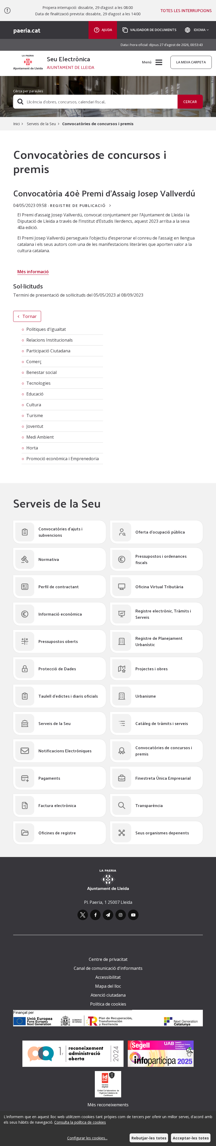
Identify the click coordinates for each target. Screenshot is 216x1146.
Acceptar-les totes (191, 1137)
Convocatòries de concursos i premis (98, 123)
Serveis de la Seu (41, 123)
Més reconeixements (108, 1105)
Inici (16, 123)
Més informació (33, 272)
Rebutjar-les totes (148, 1137)
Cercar (190, 101)
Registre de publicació (78, 205)
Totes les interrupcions (186, 10)
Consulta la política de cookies (80, 1122)
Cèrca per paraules (28, 91)
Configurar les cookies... (87, 1137)
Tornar (29, 316)
